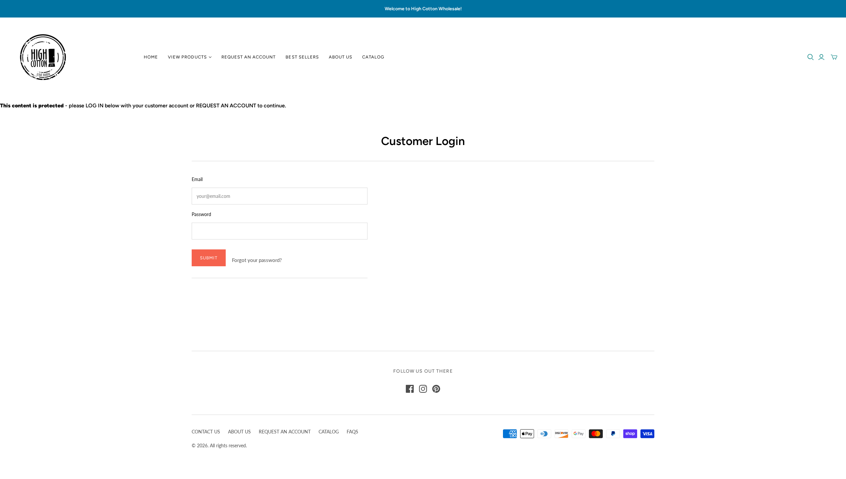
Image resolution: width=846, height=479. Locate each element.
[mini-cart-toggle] (834, 57)
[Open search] (810, 57)
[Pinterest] (436, 389)
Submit (208, 257)
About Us (340, 57)
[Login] (821, 57)
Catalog (373, 57)
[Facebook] (410, 389)
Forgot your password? (257, 260)
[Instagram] (423, 389)
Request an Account (248, 57)
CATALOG (329, 431)
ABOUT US (239, 431)
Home (151, 57)
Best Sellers (302, 57)
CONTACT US (206, 431)
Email (197, 179)
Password (201, 214)
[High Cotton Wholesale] (43, 57)
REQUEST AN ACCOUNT (285, 431)
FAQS (352, 431)
